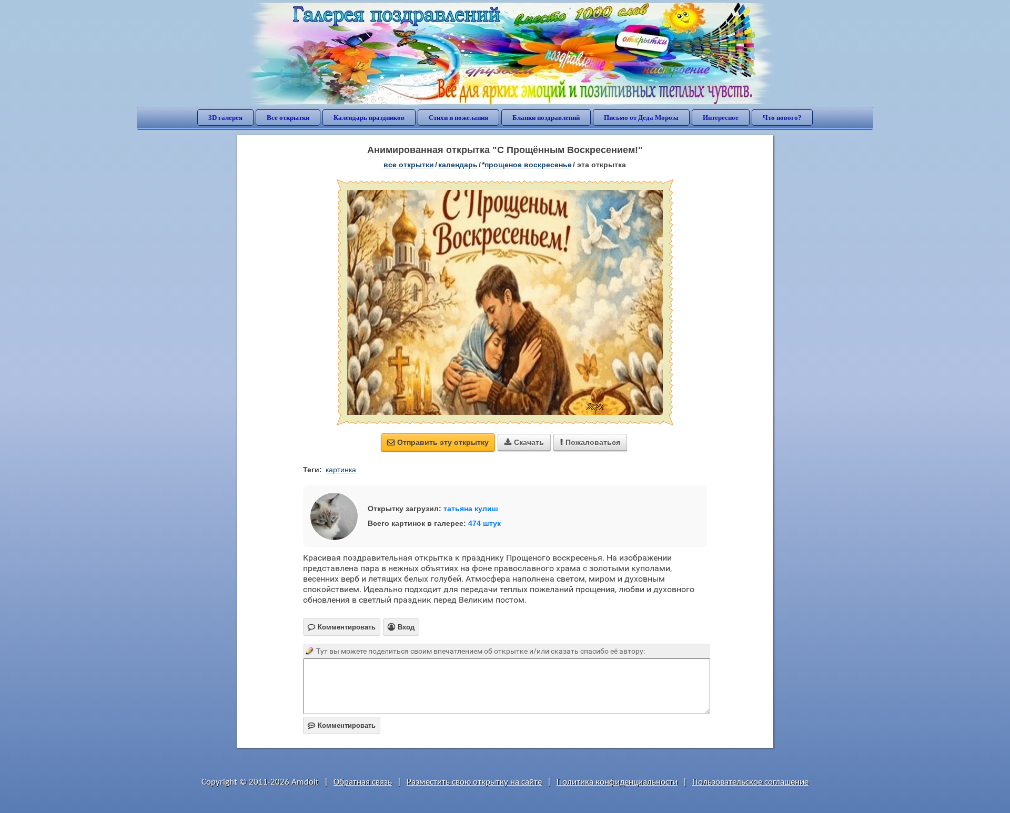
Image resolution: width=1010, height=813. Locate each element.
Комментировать (342, 725)
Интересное (721, 117)
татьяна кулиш (470, 508)
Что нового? (782, 117)
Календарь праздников (369, 117)
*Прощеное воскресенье (527, 164)
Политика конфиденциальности (617, 782)
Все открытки (288, 117)
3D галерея (225, 117)
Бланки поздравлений (546, 117)
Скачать (524, 442)
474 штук (484, 523)
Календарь (458, 164)
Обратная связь (363, 782)
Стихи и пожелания (458, 117)
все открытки (408, 164)
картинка (341, 469)
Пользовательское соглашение (750, 782)
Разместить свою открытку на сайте (474, 782)
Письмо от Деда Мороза (641, 117)
